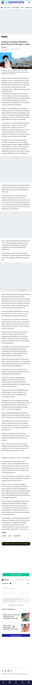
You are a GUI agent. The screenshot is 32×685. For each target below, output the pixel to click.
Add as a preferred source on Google (17, 544)
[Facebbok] (2, 671)
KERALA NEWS (7, 7)
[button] (29, 2)
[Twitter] (11, 671)
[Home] (1, 7)
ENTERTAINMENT (15, 7)
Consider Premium (22, 290)
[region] (16, 276)
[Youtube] (8, 671)
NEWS (22, 7)
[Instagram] (5, 671)
